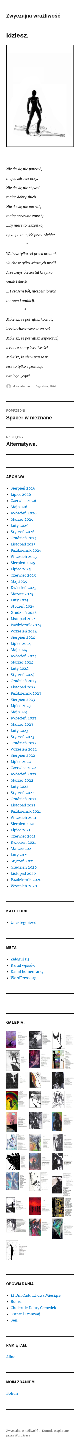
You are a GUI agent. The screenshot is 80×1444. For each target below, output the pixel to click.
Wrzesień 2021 (23, 817)
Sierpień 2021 (22, 824)
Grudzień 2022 (24, 743)
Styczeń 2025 (22, 606)
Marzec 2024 (22, 662)
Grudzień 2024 (24, 612)
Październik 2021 (26, 811)
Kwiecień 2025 (23, 587)
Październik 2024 (26, 625)
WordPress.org (23, 978)
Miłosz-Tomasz (22, 386)
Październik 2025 (26, 550)
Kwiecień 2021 (23, 842)
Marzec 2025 (22, 594)
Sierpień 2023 (23, 699)
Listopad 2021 (23, 805)
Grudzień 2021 (23, 799)
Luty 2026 (20, 525)
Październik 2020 (26, 879)
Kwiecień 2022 (23, 774)
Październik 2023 (26, 693)
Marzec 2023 (22, 724)
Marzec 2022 (22, 780)
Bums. (16, 1301)
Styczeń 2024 (22, 674)
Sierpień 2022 (23, 755)
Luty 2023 (19, 730)
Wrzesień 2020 (24, 886)
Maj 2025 (19, 581)
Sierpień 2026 (23, 488)
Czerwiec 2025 (23, 575)
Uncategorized (23, 922)
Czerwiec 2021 (23, 836)
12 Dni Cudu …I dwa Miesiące (36, 1295)
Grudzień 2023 (23, 681)
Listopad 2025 (23, 544)
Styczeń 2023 (22, 737)
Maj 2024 (19, 650)
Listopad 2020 (23, 873)
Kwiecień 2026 (24, 513)
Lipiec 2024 (21, 643)
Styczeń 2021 (22, 861)
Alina (10, 1357)
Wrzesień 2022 (24, 749)
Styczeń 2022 (22, 792)
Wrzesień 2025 (24, 556)
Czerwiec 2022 (23, 768)
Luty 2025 (19, 600)
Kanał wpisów (23, 965)
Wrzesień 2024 (24, 631)
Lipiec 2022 (21, 761)
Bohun (12, 1393)
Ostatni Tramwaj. (26, 1314)
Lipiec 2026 (21, 494)
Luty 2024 (19, 668)
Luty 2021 (19, 855)
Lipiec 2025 (21, 569)
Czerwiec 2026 (23, 500)
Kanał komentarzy (27, 971)
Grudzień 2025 (24, 538)
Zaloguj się (20, 959)
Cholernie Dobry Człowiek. (34, 1308)
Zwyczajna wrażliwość (33, 15)
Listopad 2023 (23, 687)
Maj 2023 (19, 712)
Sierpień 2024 (23, 637)
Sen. (14, 1320)
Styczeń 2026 (23, 531)
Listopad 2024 (23, 618)
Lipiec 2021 (20, 830)
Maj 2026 (19, 507)
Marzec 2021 (22, 848)
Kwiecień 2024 (23, 656)
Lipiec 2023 (21, 705)
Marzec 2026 (22, 519)
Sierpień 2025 (23, 563)
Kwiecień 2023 (23, 718)
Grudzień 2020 (24, 867)
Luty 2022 (19, 786)
